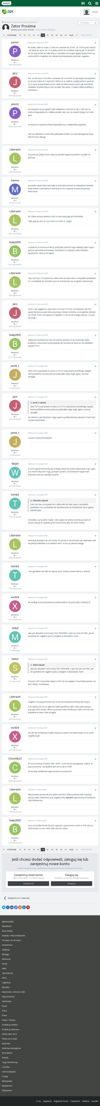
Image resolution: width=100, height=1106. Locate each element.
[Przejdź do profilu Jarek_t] (15, 375)
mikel (15, 628)
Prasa (4, 1015)
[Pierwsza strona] (4, 35)
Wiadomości (7, 1086)
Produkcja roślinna (10, 1025)
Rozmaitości (7, 1053)
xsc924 (15, 597)
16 (43, 35)
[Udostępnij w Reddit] (20, 907)
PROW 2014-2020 (9, 1039)
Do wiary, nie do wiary (11, 940)
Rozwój (5, 1057)
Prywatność (75, 1101)
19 (56, 35)
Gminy (4, 964)
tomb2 (15, 494)
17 (47, 35)
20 (61, 35)
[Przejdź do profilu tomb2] (15, 503)
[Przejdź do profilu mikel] (15, 637)
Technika (6, 1067)
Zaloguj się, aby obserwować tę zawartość (20, 22)
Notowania (6, 1001)
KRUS (4, 978)
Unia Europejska (9, 1072)
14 (34, 35)
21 (65, 35)
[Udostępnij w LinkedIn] (24, 907)
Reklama (85, 1101)
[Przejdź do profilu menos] (15, 189)
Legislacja (6, 982)
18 (52, 35)
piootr (15, 42)
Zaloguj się (71, 883)
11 (20, 35)
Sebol (15, 659)
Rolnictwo (6, 1043)
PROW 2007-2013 (9, 1034)
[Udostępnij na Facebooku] (8, 907)
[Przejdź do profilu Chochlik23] (15, 767)
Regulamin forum (61, 1101)
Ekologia (5, 954)
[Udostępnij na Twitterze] (4, 907)
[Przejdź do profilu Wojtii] (15, 473)
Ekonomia (6, 959)
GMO (4, 968)
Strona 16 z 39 (86, 35)
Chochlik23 (15, 758)
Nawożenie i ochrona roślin (13, 992)
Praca (4, 1011)
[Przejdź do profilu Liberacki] (15, 158)
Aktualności (7, 926)
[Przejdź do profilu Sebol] (15, 668)
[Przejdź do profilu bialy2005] (15, 251)
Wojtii (15, 463)
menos (15, 180)
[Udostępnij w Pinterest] (28, 907)
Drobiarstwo (7, 945)
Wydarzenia (7, 1090)
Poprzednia (11, 35)
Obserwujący (85, 23)
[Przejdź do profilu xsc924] (15, 606)
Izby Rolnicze (7, 973)
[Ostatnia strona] (77, 35)
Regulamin (47, 1101)
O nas (38, 1101)
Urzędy (5, 1076)
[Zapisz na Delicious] (16, 907)
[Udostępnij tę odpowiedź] (95, 43)
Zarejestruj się (28, 883)
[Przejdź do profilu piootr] (15, 51)
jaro (15, 73)
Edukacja (6, 950)
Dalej (71, 35)
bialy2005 (15, 242)
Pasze (4, 1006)
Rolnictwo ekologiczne (11, 1048)
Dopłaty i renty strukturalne (13, 935)
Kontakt (94, 1101)
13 (29, 35)
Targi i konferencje (10, 1062)
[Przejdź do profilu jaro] (15, 82)
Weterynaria (7, 1081)
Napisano (38, 42)
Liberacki (15, 149)
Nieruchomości (8, 996)
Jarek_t (15, 365)
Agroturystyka (8, 921)
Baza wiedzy (7, 931)
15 (38, 35)
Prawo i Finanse (8, 1020)
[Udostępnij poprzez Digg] (12, 907)
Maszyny (51, 29)
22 (95, 23)
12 (24, 35)
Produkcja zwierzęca (10, 1029)
